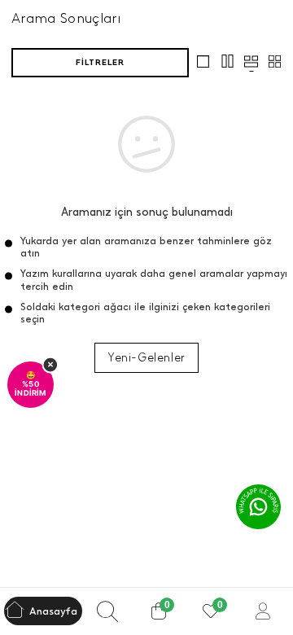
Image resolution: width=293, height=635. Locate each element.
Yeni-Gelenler (146, 358)
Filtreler (100, 62)
